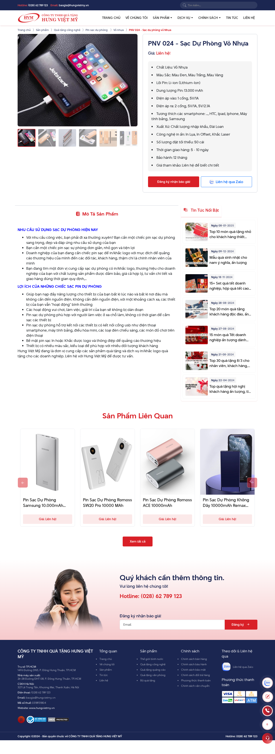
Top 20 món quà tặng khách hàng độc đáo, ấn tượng (229, 311)
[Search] (184, 5)
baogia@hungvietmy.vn (74, 5)
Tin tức (232, 18)
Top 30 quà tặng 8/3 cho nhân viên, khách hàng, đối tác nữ (229, 363)
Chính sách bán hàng (194, 659)
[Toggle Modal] (267, 696)
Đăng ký (238, 624)
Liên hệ (249, 18)
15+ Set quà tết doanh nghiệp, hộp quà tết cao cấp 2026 (229, 286)
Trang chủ (111, 18)
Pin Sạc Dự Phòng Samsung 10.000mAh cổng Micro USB (43, 502)
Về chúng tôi (136, 18)
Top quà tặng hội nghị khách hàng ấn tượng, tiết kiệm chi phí (230, 389)
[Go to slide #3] (67, 138)
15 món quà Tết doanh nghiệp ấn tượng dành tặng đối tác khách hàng (229, 337)
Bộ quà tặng (147, 680)
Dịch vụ (183, 18)
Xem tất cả (137, 541)
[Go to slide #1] (26, 138)
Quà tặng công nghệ (152, 664)
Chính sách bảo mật (193, 669)
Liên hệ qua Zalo (243, 667)
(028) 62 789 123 (38, 5)
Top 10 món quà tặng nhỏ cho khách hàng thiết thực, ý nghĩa (230, 234)
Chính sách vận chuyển (195, 685)
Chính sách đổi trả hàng (195, 675)
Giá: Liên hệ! (47, 519)
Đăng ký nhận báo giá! (173, 181)
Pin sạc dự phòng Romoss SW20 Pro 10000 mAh (107, 502)
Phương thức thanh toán (196, 680)
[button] (171, 18)
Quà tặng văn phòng (152, 675)
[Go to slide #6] (129, 138)
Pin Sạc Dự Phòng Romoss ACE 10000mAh (167, 502)
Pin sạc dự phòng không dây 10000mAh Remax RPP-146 (226, 502)
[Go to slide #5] (108, 138)
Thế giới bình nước (151, 659)
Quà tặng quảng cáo (152, 669)
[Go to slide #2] (47, 138)
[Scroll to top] (267, 724)
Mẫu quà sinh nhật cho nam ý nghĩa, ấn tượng (228, 260)
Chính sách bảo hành (194, 664)
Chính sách (208, 18)
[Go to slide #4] (88, 138)
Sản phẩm (161, 18)
